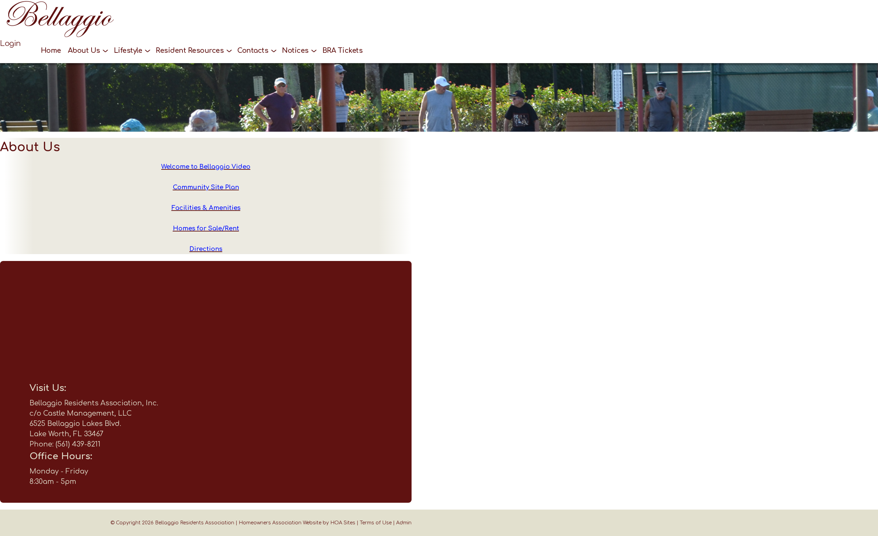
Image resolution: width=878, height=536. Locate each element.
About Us (85, 51)
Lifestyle (129, 51)
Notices (296, 51)
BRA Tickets (342, 51)
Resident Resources (191, 51)
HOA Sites (342, 522)
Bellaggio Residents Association (194, 522)
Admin (404, 522)
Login (10, 43)
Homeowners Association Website (280, 522)
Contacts (253, 51)
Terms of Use (376, 522)
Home (51, 51)
